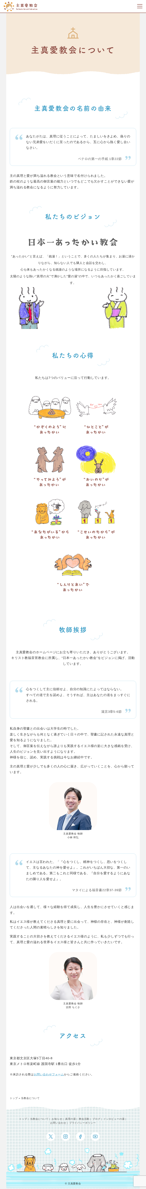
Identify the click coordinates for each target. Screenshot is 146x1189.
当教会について (39, 1118)
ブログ (96, 1118)
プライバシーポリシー (82, 1122)
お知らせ (57, 1118)
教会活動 (84, 1118)
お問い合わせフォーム (49, 1074)
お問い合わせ (58, 1122)
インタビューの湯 (114, 1118)
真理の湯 (70, 1118)
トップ (14, 1098)
